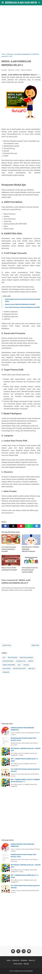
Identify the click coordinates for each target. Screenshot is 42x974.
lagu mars (31, 668)
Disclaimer (24, 960)
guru (19, 665)
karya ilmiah (6, 668)
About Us (32, 960)
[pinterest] (21, 526)
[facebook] (5, 526)
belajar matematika (9, 665)
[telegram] (36, 526)
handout (26, 665)
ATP (4, 657)
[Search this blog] (39, 2)
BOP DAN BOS (12, 657)
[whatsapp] (29, 526)
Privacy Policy (17, 964)
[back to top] (38, 969)
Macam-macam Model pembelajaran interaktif (20, 304)
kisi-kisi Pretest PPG (19, 668)
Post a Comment (26, 70)
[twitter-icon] (18, 951)
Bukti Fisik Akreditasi (26, 657)
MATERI (30, 661)
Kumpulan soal (20, 661)
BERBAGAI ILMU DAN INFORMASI (23, 971)
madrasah (6, 672)
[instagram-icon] (24, 951)
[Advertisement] (21, 29)
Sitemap (26, 964)
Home (8, 960)
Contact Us (15, 960)
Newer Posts (7, 645)
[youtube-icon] (29, 951)
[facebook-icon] (13, 951)
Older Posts (35, 645)
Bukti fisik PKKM (8, 661)
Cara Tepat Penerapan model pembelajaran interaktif (22, 307)
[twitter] (13, 526)
